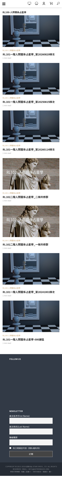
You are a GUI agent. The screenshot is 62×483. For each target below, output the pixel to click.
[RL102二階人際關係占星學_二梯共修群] (31, 174)
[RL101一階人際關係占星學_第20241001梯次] (31, 269)
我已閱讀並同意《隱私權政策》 (27, 448)
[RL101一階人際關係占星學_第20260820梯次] (31, 31)
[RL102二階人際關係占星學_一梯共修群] (31, 221)
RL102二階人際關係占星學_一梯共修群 (25, 244)
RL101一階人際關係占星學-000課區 (23, 339)
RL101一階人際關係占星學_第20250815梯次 (29, 101)
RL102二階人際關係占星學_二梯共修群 (25, 197)
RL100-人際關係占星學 (11, 50)
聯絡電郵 (13, 437)
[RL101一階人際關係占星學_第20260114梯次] (31, 126)
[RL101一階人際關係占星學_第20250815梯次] (31, 79)
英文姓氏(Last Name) (19, 426)
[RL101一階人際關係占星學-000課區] (31, 316)
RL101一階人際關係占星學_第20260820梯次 (29, 54)
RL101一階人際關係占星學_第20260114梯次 (29, 149)
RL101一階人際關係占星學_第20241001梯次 (29, 292)
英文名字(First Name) (19, 415)
